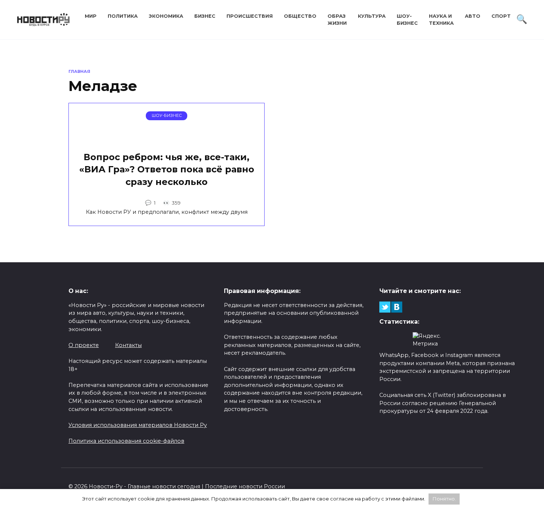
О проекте (83, 345)
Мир (91, 16)
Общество (300, 16)
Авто (472, 16)
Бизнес (204, 16)
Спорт (501, 16)
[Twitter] (384, 307)
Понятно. (444, 499)
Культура (372, 16)
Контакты (128, 345)
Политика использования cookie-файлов (126, 441)
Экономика (166, 16)
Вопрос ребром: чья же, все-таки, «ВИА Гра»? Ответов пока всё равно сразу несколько (166, 169)
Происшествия (249, 16)
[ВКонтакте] (396, 307)
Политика (123, 16)
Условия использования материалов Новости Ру (137, 425)
